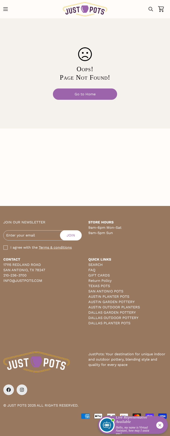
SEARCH (95, 265)
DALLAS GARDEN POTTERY (112, 312)
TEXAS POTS (99, 286)
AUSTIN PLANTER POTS (108, 296)
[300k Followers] (8, 389)
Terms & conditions (55, 247)
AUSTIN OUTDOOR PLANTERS (114, 307)
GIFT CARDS (99, 275)
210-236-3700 (15, 275)
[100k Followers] (22, 389)
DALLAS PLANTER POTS (109, 323)
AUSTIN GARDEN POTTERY (111, 302)
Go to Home (85, 94)
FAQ (91, 270)
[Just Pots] (85, 9)
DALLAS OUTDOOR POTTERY (113, 318)
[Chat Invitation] (131, 426)
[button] (161, 9)
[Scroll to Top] (161, 412)
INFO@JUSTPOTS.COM (22, 281)
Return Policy (100, 281)
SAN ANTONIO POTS (105, 291)
